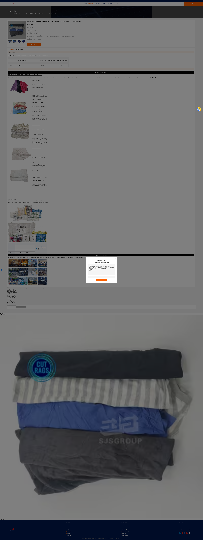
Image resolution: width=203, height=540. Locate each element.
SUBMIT (101, 280)
